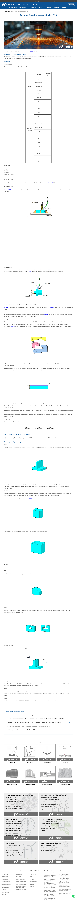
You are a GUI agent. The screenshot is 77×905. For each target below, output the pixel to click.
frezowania (50, 182)
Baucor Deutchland (5, 892)
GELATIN (32, 879)
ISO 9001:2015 (5, 876)
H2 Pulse (32, 886)
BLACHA (41, 7)
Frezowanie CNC (7, 189)
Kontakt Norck (4, 890)
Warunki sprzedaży (5, 887)
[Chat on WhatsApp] (73, 896)
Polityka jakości (5, 874)
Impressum (4, 889)
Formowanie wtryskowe (20, 879)
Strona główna (7, 11)
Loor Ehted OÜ (33, 874)
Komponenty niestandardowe (21, 882)
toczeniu (29, 271)
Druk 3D (17, 877)
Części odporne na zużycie (21, 884)
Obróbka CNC (18, 876)
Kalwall (31, 876)
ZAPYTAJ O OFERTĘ (13, 7)
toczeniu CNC (47, 269)
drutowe (13, 326)
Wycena (17, 872)
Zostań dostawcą (5, 879)
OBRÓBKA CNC (22, 7)
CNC (31, 51)
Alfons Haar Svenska (34, 872)
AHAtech (32, 884)
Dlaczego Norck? (5, 877)
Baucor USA (4, 894)
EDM (30, 498)
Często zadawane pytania (7, 882)
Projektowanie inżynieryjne (21, 889)
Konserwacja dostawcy (6, 881)
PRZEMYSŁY (57, 7)
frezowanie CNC (50, 307)
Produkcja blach (19, 874)
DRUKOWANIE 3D (32, 7)
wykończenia (16, 169)
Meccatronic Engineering (35, 877)
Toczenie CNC (7, 307)
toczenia (43, 182)
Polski (72, 4)
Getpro (31, 882)
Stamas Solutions (33, 881)
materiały (46, 314)
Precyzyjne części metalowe (21, 881)
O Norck (3, 872)
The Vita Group (33, 887)
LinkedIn (3, 895)
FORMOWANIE (48, 7)
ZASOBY (64, 7)
